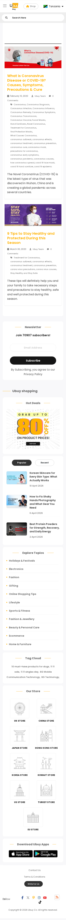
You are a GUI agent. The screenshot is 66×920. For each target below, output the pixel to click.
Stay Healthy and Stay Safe (23, 273)
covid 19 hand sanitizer (21, 166)
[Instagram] (39, 897)
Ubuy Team (40, 96)
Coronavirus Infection (21, 108)
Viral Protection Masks (21, 131)
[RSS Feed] (57, 897)
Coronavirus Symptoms (43, 112)
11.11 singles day (30, 671)
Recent (45, 462)
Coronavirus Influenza (43, 108)
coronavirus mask (37, 147)
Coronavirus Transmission (23, 116)
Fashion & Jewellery (21, 619)
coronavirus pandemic (21, 158)
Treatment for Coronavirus (23, 127)
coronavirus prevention (44, 143)
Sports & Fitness (19, 611)
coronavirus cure (18, 147)
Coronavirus (20, 104)
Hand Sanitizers (18, 123)
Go (6, 17)
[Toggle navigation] (5, 6)
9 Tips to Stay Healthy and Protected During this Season (31, 238)
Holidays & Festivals (22, 560)
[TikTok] (40, 901)
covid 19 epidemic (43, 166)
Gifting (13, 585)
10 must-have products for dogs (30, 666)
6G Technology (50, 677)
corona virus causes (46, 269)
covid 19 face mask (45, 162)
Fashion (14, 577)
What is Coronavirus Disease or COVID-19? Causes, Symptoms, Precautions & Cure (26, 82)
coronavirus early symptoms (24, 154)
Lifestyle (14, 602)
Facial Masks (38, 120)
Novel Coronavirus (36, 123)
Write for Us (33, 883)
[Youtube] (45, 897)
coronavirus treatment (21, 143)
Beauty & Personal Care (24, 627)
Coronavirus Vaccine (20, 120)
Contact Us (35, 870)
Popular (21, 462)
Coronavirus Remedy (20, 112)
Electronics (16, 569)
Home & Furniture (20, 644)
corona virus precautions (22, 269)
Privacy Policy (33, 374)
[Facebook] (22, 897)
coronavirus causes (44, 158)
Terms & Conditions (34, 876)
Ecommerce (16, 636)
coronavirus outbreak (21, 139)
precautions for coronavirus (24, 151)
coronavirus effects (42, 139)
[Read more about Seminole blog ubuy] (14, 6)
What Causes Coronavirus (23, 135)
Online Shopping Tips (22, 594)
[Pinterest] (33, 897)
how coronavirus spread (22, 162)
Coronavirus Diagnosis (38, 104)
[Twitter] (28, 897)
